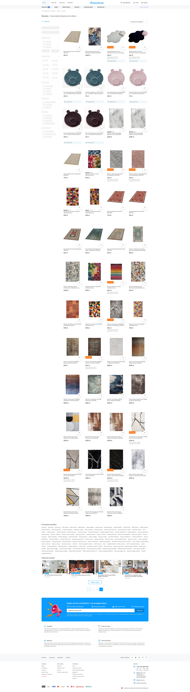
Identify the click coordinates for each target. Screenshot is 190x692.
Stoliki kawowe (98, 544)
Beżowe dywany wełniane (131, 546)
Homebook (75, 664)
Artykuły (68, 657)
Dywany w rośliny (132, 539)
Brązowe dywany (136, 529)
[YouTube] (135, 657)
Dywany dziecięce (52, 536)
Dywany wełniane (91, 534)
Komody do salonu (66, 544)
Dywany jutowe (46, 534)
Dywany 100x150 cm (125, 536)
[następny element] (148, 567)
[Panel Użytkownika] (136, 2)
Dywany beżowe (99, 529)
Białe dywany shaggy (52, 548)
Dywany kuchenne (112, 534)
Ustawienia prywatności (78, 676)
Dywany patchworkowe (121, 539)
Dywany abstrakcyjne (105, 541)
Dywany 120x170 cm (65, 539)
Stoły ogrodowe (108, 546)
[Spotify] (146, 657)
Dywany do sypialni (137, 534)
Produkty (44, 657)
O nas (73, 666)
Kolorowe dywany (61, 532)
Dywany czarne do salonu (124, 529)
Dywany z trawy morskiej (68, 534)
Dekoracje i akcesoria (47, 674)
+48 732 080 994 (142, 667)
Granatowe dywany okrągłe (94, 548)
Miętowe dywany (46, 529)
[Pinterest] (142, 657)
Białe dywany (127, 527)
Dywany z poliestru (56, 534)
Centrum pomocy (141, 683)
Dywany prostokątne (93, 532)
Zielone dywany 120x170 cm (90, 551)
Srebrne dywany (51, 532)
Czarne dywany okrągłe (65, 548)
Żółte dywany (135, 527)
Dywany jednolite (66, 541)
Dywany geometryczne (78, 539)
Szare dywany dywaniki (48, 551)
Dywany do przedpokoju (124, 534)
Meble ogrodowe (62, 546)
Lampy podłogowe (52, 546)
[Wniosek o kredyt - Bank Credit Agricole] (89, 686)
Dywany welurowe (80, 534)
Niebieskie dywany (79, 529)
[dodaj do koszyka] (79, 47)
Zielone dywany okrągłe (61, 551)
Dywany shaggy (93, 536)
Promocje (44, 676)
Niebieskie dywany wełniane (125, 548)
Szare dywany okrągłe (139, 548)
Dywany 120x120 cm (137, 536)
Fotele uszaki (82, 546)
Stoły (104, 544)
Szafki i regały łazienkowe (133, 544)
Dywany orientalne (99, 539)
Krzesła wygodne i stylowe (86, 544)
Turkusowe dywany (56, 529)
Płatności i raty (61, 668)
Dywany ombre (89, 539)
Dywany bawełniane (143, 532)
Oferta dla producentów (78, 670)
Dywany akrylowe (132, 532)
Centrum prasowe (76, 668)
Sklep (44, 2)
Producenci (62, 2)
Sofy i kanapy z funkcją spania (140, 541)
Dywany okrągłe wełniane (133, 551)
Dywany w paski (109, 539)
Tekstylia (44, 670)
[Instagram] (139, 657)
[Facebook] (132, 657)
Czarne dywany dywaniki (79, 548)
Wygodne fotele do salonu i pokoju (116, 544)
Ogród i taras (45, 672)
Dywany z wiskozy (101, 534)
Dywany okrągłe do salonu (107, 532)
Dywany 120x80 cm (54, 539)
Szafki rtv (75, 544)
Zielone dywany (144, 527)
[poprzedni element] (41, 567)
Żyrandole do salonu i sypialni (95, 546)
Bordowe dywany (71, 532)
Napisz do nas (140, 680)
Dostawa (59, 666)
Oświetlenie (44, 668)
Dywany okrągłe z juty (120, 551)
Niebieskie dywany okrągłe (109, 548)
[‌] (49, 38)
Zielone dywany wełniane (75, 551)
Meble (43, 666)
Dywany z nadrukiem (93, 541)
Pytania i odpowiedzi (62, 672)
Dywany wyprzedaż (118, 546)
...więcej (90, 615)
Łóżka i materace (46, 544)
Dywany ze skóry (102, 536)
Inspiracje (53, 2)
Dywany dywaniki (73, 536)
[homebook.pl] (97, 2)
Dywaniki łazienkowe (113, 536)
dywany (44, 527)
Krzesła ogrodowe (73, 546)
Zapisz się (139, 610)
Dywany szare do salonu (110, 529)
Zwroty (59, 670)
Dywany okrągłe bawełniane (105, 551)
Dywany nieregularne (120, 532)
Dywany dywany (83, 536)
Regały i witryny (56, 544)
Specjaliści (70, 2)
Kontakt (74, 678)
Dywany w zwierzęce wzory (79, 541)
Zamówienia (60, 664)
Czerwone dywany (82, 532)
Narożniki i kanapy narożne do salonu (122, 541)
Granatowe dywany (68, 529)
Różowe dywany (89, 529)
